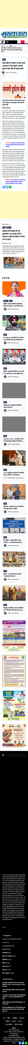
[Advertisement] (14, 14)
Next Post (5, 224)
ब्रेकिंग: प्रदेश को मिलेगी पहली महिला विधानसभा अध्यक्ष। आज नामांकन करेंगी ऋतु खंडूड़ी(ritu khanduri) (14, 305)
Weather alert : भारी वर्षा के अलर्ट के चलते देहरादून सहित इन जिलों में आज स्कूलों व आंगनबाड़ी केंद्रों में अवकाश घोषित (14, 440)
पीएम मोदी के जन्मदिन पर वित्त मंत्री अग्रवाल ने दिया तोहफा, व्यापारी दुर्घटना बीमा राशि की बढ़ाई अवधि (13, 66)
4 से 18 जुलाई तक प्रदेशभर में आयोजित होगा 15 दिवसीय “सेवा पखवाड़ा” (14, 474)
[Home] (2, 41)
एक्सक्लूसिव (5, 952)
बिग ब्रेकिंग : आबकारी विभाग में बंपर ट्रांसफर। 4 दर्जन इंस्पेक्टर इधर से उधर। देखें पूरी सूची (13, 541)
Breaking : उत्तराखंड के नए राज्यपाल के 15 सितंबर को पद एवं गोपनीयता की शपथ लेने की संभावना (14, 339)
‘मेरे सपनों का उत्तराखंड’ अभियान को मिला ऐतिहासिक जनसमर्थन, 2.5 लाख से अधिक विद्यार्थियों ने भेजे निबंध (14, 996)
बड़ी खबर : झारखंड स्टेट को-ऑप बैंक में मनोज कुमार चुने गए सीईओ (14, 507)
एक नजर (4, 949)
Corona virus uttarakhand (10, 939)
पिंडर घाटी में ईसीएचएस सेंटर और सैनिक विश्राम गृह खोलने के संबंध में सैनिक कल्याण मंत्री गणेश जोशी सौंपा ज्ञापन (13, 1009)
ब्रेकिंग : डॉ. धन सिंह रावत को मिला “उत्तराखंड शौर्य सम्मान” (12, 575)
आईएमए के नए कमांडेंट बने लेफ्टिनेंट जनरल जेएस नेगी (13, 406)
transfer (4, 942)
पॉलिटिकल (9, 227)
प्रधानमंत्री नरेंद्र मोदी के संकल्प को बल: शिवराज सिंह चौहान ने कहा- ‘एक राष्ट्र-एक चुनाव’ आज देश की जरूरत (13, 984)
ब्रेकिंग (4, 59)
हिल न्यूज (4, 969)
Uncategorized (7, 946)
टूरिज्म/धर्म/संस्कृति (7, 956)
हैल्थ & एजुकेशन (6, 973)
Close (4, 927)
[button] (19, 41)
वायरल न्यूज (5, 966)
